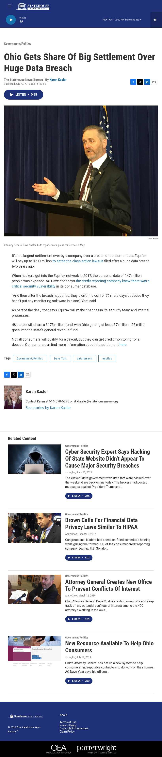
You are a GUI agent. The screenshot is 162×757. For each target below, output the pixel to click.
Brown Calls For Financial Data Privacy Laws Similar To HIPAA (101, 523)
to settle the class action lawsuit (78, 261)
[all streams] (156, 20)
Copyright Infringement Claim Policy (74, 730)
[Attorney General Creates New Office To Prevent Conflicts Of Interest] (34, 589)
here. (123, 345)
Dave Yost (60, 358)
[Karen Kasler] (13, 397)
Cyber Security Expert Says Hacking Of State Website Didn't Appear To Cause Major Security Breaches (107, 458)
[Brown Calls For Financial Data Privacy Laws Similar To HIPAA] (34, 527)
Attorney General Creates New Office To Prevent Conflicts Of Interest (108, 585)
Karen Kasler (58, 80)
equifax (107, 358)
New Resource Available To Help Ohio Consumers (109, 647)
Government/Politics (17, 44)
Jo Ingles (70, 472)
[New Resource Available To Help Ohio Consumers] (34, 651)
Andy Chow (71, 534)
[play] (11, 20)
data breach (84, 358)
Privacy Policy (68, 725)
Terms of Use (68, 722)
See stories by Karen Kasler (48, 407)
